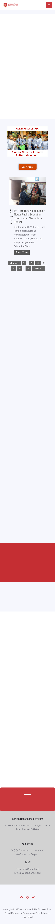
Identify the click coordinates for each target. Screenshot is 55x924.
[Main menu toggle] (49, 5)
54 (28, 268)
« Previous (14, 263)
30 (13, 268)
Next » (38, 268)
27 (32, 263)
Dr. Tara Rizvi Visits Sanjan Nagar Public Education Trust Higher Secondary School (29, 216)
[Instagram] (27, 897)
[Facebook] (21, 897)
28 (38, 263)
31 (20, 268)
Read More (22, 252)
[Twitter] (33, 897)
